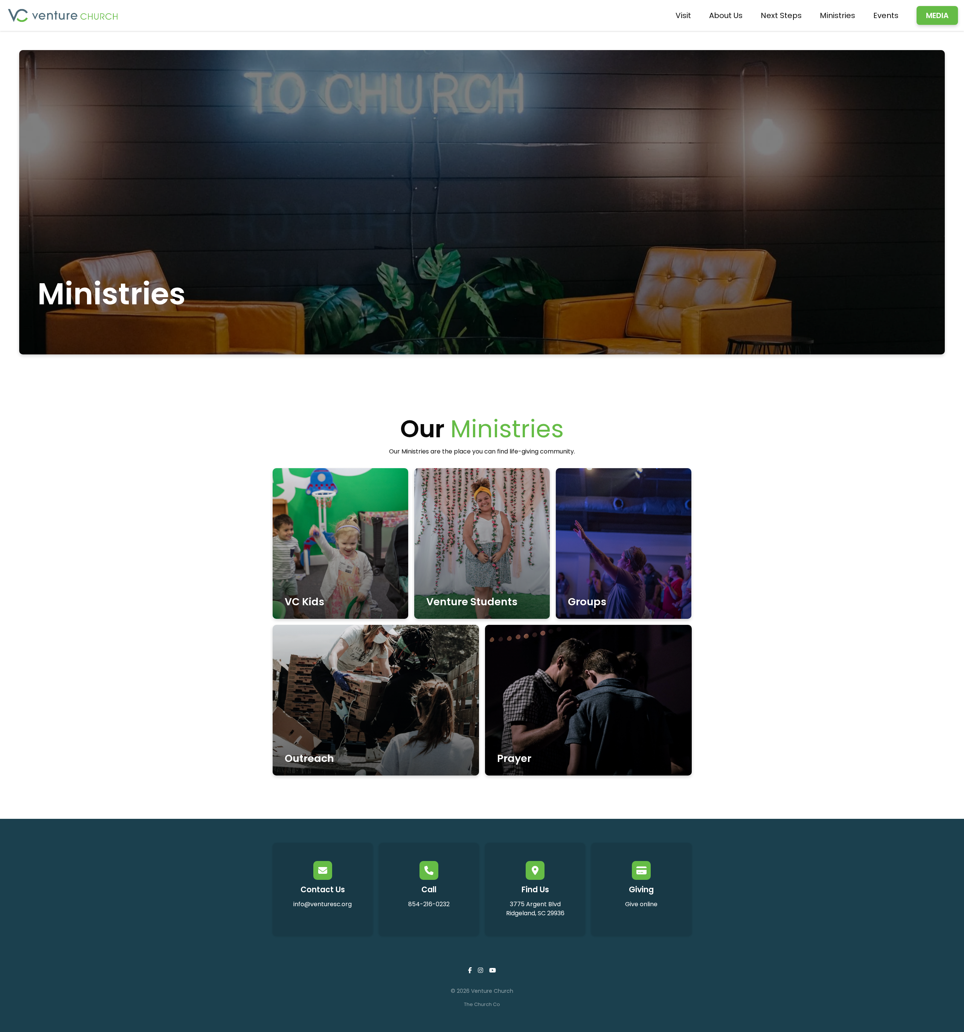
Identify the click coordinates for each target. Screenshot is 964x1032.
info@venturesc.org (322, 904)
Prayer (514, 758)
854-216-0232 (429, 904)
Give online (641, 904)
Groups (587, 601)
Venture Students (471, 601)
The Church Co (482, 1004)
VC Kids (304, 601)
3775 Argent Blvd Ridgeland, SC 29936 (535, 909)
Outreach (309, 758)
